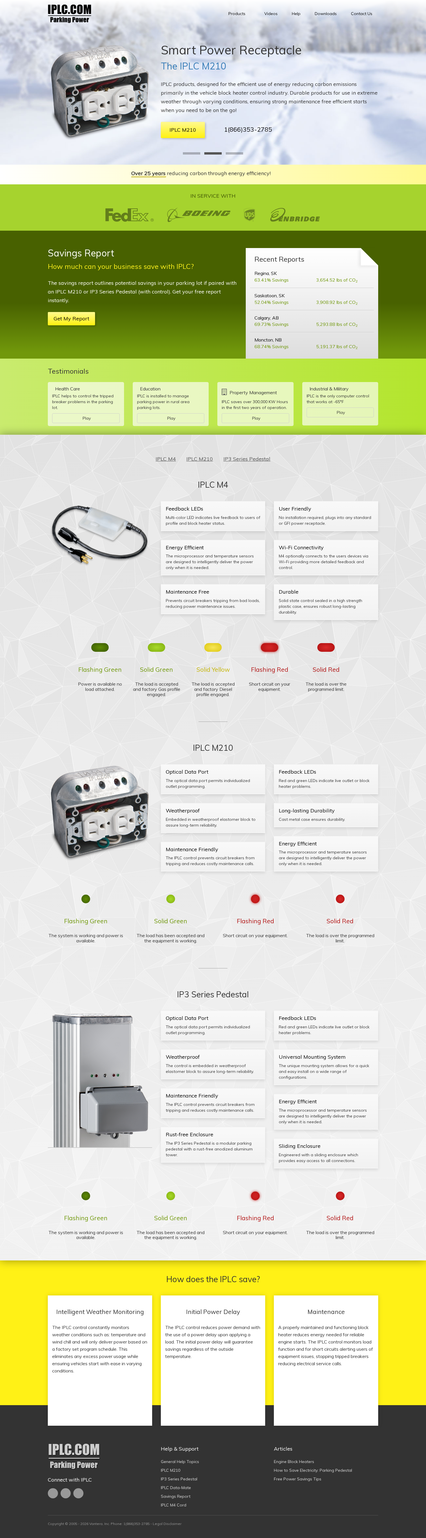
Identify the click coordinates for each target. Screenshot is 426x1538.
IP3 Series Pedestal (202, 66)
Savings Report (175, 1496)
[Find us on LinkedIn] (78, 1493)
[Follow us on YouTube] (66, 1493)
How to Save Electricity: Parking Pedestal (313, 1470)
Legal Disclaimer (167, 1524)
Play (87, 418)
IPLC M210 (170, 1470)
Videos (271, 13)
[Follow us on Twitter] (53, 1493)
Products (236, 13)
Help (296, 13)
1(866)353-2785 (268, 129)
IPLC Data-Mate (176, 1487)
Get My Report (71, 318)
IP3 (246, 459)
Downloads (326, 13)
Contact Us (361, 13)
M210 (199, 459)
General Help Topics (180, 1461)
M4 (166, 459)
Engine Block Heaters (294, 1461)
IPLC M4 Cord (173, 1505)
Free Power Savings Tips (297, 1479)
